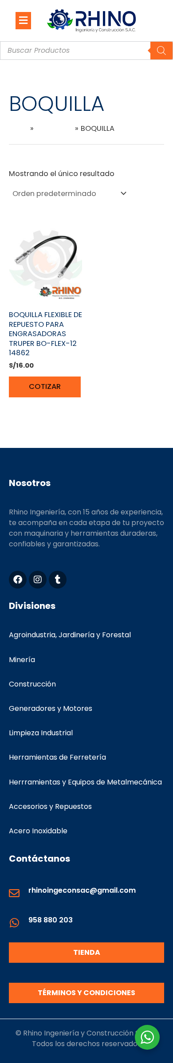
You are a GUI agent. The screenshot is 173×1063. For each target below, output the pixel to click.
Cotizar (45, 386)
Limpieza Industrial (41, 733)
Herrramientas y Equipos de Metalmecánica (85, 782)
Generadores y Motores (50, 708)
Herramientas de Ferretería (57, 757)
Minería (22, 660)
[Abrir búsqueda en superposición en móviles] (86, 50)
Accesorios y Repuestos (50, 806)
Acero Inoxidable (38, 831)
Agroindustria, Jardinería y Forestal (70, 635)
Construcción (32, 684)
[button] (23, 20)
